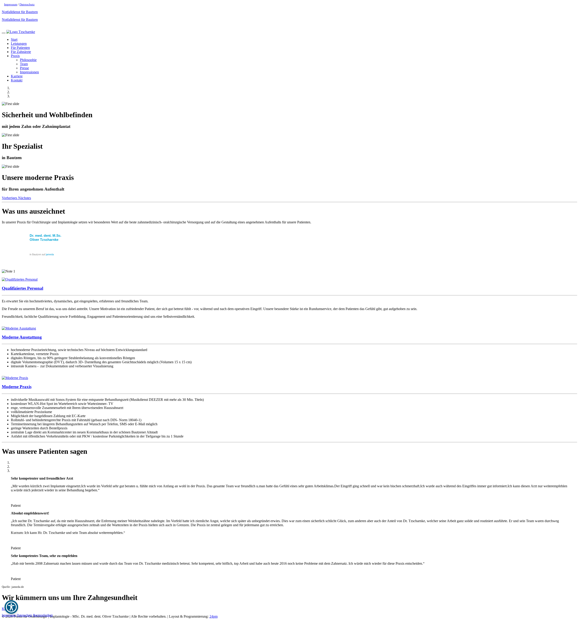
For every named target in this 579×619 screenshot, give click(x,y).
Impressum (10, 4)
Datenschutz (27, 4)
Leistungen (19, 43)
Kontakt (16, 80)
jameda (50, 254)
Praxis (15, 56)
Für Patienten (20, 48)
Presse (24, 68)
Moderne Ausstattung (22, 337)
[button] (10, 198)
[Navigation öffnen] (3, 33)
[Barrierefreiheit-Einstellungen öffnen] (11, 607)
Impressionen (29, 72)
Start (14, 39)
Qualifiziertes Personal (22, 288)
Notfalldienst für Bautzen (20, 12)
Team (24, 64)
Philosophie (28, 60)
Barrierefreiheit (43, 615)
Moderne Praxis (16, 386)
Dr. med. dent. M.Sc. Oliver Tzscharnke (45, 237)
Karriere (17, 76)
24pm (213, 616)
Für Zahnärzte (21, 52)
